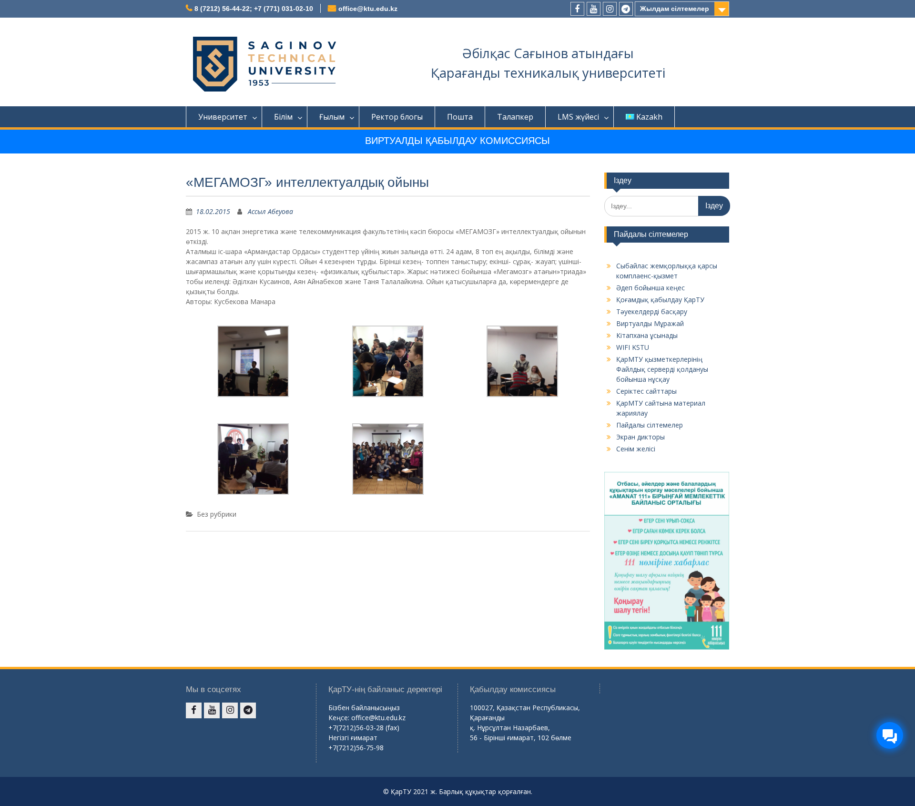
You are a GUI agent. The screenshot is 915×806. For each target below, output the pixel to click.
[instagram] (610, 9)
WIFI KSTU (632, 347)
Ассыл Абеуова (270, 211)
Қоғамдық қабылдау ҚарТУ (660, 299)
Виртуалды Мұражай (650, 323)
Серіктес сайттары (646, 391)
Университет (222, 117)
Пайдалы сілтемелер (649, 424)
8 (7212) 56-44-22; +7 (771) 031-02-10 (253, 8)
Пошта (460, 117)
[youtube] (593, 9)
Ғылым (332, 117)
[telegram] (626, 9)
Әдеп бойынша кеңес (650, 287)
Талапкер (515, 117)
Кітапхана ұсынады (647, 335)
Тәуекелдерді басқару (651, 311)
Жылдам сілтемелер (674, 8)
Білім (283, 117)
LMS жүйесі (578, 117)
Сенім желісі (635, 448)
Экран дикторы (640, 436)
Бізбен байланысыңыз (364, 707)
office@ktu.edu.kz (367, 8)
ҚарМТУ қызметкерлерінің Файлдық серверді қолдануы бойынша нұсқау (662, 369)
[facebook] (577, 9)
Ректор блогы (397, 117)
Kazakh (649, 117)
